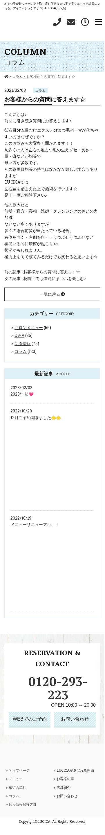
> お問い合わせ (65, 795)
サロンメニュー (29, 327)
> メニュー (14, 778)
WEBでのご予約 (30, 719)
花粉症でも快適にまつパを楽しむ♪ (54, 278)
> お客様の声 (64, 778)
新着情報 (23, 343)
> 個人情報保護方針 (21, 804)
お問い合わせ (75, 719)
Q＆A (19, 335)
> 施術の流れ (16, 787)
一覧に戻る (50, 294)
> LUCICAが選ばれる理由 (74, 770)
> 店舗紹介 (62, 787)
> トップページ (18, 770)
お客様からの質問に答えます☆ (51, 271)
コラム (40, 90)
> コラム (12, 795)
